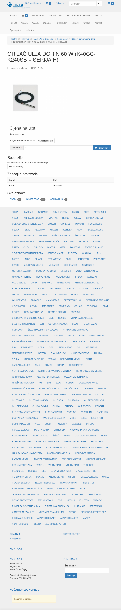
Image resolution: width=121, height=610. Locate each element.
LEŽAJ (105, 306)
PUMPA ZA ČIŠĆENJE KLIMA (26, 506)
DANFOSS (75, 247)
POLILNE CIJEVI (63, 276)
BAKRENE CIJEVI (94, 217)
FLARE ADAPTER (53, 412)
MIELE (73, 417)
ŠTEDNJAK (80, 235)
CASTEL (16, 259)
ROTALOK (75, 312)
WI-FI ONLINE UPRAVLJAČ (75, 329)
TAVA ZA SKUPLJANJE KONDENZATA (90, 447)
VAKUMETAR (54, 464)
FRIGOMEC (95, 341)
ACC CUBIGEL (19, 282)
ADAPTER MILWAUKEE (23, 512)
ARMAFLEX (55, 288)
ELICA (83, 417)
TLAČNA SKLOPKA (21, 482)
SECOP (75, 323)
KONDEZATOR (19, 300)
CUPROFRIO (84, 406)
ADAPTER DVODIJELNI (57, 447)
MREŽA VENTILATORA (23, 382)
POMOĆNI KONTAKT (46, 270)
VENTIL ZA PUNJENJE (23, 370)
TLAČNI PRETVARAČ (45, 482)
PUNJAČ (40, 476)
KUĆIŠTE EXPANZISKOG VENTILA (54, 370)
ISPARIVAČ (98, 288)
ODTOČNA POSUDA (57, 323)
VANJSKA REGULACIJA (53, 417)
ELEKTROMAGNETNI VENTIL (26, 412)
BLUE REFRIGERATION (23, 323)
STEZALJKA (77, 494)
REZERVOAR (95, 506)
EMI (49, 382)
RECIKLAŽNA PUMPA (22, 341)
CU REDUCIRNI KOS (94, 400)
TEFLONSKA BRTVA (71, 459)
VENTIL (40, 464)
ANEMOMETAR (56, 476)
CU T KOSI (58, 400)
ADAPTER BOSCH (20, 523)
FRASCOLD (88, 294)
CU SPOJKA (74, 400)
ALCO (27, 259)
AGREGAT (92, 276)
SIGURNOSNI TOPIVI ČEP (93, 512)
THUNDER (89, 464)
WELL (37, 423)
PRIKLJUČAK (79, 341)
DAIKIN (75, 211)
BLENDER (67, 229)
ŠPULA (15, 359)
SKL (79, 347)
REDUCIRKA (97, 441)
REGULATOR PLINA (33, 312)
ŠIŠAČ (56, 435)
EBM (14, 347)
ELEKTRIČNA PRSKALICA (57, 506)
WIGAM (77, 217)
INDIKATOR (53, 264)
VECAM (52, 359)
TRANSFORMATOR (69, 482)
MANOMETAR (52, 300)
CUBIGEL (32, 470)
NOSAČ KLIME (43, 276)
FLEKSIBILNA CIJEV (21, 441)
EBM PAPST (27, 347)
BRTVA (15, 247)
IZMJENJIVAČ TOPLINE (23, 388)
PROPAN (99, 406)
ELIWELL (39, 259)
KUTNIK (33, 306)
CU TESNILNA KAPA (38, 400)
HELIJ (98, 253)
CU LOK (56, 406)
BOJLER (52, 223)
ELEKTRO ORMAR (21, 288)
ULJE (51, 317)
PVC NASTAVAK (45, 500)
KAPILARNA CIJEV (21, 364)
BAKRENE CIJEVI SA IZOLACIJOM (88, 394)
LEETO (37, 523)
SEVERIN (43, 235)
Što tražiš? (70, 565)
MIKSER (54, 229)
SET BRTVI (88, 482)
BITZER (42, 353)
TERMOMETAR (76, 364)
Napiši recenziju (45, 140)
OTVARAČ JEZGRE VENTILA (26, 494)
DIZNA (89, 359)
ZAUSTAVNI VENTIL (33, 264)
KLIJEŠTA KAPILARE (96, 459)
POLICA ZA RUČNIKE (22, 517)
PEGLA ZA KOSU (95, 229)
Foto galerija (15, 538)
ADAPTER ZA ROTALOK (48, 376)
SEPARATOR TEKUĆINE (97, 300)
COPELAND (61, 294)
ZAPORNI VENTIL (20, 459)
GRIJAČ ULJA (58, 199)
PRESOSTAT (99, 259)
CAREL (105, 476)
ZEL (44, 470)
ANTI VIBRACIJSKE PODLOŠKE (27, 488)
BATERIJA (83, 241)
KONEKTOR (83, 259)
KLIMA (15, 211)
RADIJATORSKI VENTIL (55, 394)
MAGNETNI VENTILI (21, 276)
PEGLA (15, 229)
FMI (40, 382)
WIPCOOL (98, 500)
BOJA (37, 364)
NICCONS (83, 288)
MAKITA (86, 517)
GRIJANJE (43, 211)
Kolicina (16, 148)
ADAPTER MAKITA (69, 517)
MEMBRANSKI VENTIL (23, 353)
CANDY (15, 235)
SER (42, 323)
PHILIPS (90, 423)
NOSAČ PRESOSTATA (22, 500)
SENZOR (102, 388)
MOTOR (51, 247)
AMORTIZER (48, 306)
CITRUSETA (59, 429)
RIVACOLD (36, 300)
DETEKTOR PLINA (72, 300)
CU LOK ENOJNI (20, 406)
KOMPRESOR (35, 199)
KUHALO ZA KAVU (21, 429)
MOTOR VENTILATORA (87, 270)
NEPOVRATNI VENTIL (70, 359)
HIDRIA (40, 347)
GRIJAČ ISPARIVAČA (22, 376)
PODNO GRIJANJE (94, 247)
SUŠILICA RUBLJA (61, 235)
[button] (33, 3)
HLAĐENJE (28, 211)
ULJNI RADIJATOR (21, 423)
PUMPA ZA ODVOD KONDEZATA (52, 341)
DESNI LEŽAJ (90, 323)
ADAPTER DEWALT (46, 517)
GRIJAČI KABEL (71, 388)
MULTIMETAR (72, 464)
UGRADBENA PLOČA (49, 241)
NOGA (104, 435)
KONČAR (79, 223)
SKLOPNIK (66, 270)
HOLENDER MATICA (85, 453)
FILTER (96, 241)
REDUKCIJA (17, 470)
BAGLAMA (69, 241)
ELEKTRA (72, 253)
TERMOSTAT (54, 259)
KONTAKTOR (88, 264)
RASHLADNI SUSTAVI (33, 217)
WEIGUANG (91, 347)
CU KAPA (69, 406)
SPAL (51, 347)
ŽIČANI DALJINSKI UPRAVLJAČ (43, 329)
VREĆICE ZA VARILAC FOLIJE (84, 429)
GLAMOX (86, 253)
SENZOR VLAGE (55, 253)
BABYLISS (76, 423)
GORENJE (65, 223)
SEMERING (64, 306)
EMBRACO (47, 282)
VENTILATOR (18, 306)
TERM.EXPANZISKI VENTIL (89, 370)
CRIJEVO (38, 247)
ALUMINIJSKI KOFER (55, 523)
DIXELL (69, 259)
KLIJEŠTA (84, 500)
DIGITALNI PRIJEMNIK (86, 435)
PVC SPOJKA (35, 447)
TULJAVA (98, 353)
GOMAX (48, 364)
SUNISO (62, 317)
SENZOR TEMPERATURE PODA (27, 253)
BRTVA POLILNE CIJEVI (55, 494)
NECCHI (71, 500)
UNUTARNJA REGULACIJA (25, 417)
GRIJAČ (78, 306)
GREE (86, 211)
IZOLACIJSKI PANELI (89, 382)
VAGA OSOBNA (19, 435)
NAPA (79, 229)
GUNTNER (58, 335)
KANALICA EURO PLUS (75, 441)
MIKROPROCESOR (80, 353)
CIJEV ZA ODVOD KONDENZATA (27, 223)
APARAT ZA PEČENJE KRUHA (61, 488)
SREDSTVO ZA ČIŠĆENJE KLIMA (28, 317)
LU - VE (15, 294)
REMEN (15, 312)
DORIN (15, 199)
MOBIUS (70, 288)
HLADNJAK (40, 229)
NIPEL (63, 247)
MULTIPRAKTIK (41, 429)
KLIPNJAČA (17, 329)
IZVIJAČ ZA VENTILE (86, 470)
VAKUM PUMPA (96, 335)
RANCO (15, 264)
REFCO (66, 217)
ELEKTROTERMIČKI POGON (26, 394)
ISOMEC (70, 382)
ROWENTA (62, 423)
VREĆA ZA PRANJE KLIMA (51, 512)
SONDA (60, 364)
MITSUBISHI (100, 211)
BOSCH (48, 423)
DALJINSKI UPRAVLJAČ (23, 335)
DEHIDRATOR (70, 264)
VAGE (82, 335)
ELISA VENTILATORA (60, 470)
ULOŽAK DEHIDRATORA (76, 376)
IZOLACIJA (40, 288)
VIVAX (15, 217)
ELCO (58, 382)
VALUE (71, 335)
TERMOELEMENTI (57, 312)
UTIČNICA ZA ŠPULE (33, 359)
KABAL (67, 435)
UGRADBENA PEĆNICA (23, 241)
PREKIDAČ (92, 306)
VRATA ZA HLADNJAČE (82, 317)
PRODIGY (71, 412)
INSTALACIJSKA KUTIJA (58, 453)
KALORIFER (97, 417)
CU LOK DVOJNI (40, 406)
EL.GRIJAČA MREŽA (49, 388)
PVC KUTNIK (18, 447)
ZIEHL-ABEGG (65, 347)
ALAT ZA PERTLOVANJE (45, 459)
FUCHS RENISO (58, 353)
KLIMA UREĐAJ (60, 211)
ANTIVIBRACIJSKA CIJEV (87, 282)
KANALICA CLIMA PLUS (47, 441)
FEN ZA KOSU (95, 223)
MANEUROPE (63, 282)
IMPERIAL (53, 217)
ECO (82, 488)
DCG (60, 500)
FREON (78, 276)
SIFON (71, 476)
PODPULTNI (86, 412)
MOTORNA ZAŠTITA (21, 270)
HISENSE (43, 335)
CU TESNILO (18, 400)
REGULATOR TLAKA (22, 464)
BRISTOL (46, 294)
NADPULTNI (102, 412)
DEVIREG (88, 388)
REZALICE (29, 235)
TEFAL (27, 229)
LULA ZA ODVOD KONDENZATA (27, 453)
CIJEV (26, 247)
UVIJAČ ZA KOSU (40, 435)
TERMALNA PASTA (88, 476)
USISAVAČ (95, 235)
